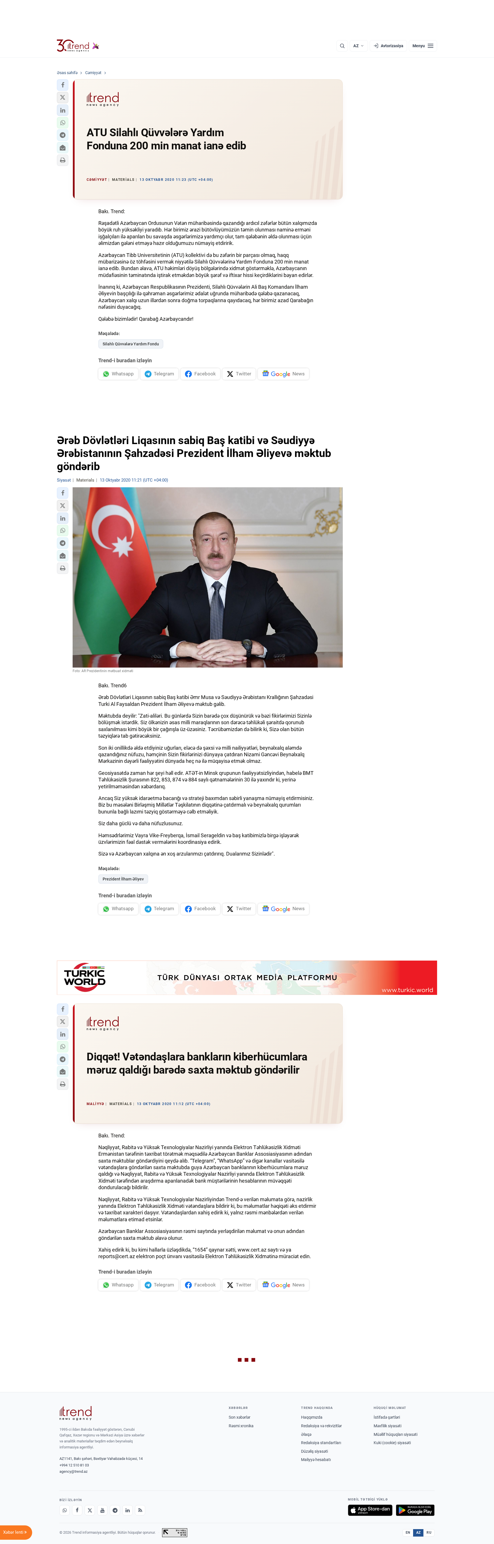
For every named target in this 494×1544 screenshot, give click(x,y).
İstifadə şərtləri (387, 1417)
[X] (90, 1510)
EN (408, 1533)
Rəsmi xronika (241, 1426)
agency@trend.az (73, 1471)
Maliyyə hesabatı (316, 1459)
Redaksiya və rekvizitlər (321, 1426)
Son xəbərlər (239, 1417)
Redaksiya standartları (321, 1442)
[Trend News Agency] (75, 1413)
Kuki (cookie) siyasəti (392, 1442)
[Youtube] (102, 1510)
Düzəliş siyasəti (314, 1451)
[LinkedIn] (127, 1510)
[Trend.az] (78, 45)
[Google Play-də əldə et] (415, 1510)
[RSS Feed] (140, 1510)
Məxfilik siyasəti (387, 1426)
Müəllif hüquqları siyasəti (395, 1434)
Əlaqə (306, 1434)
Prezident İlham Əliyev (123, 879)
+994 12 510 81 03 (74, 1465)
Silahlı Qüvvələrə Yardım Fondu (131, 344)
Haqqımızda (311, 1417)
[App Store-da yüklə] (370, 1510)
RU (429, 1533)
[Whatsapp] (64, 1510)
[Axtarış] (342, 46)
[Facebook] (77, 1510)
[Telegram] (115, 1510)
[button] (62, 85)
